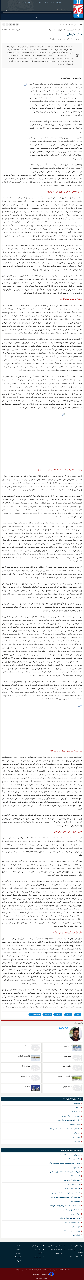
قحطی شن (68, 1056)
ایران (77, 1014)
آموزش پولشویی (75, 1214)
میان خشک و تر (25, 1076)
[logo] (78, 9)
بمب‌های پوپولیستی (74, 1124)
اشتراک (46, 3)
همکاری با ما (38, 1249)
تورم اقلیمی (68, 1046)
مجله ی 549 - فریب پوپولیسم (73, 30)
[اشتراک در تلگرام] (3, 24)
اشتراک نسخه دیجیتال (37, 3)
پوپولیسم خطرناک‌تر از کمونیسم (71, 1116)
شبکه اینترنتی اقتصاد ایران (55, 1246)
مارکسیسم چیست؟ (74, 1159)
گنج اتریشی (77, 1141)
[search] (6, 10)
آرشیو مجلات (27, 3)
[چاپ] (13, 24)
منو (37, 16)
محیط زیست (35, 1014)
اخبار (63, 30)
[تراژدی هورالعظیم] (35, 1058)
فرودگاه (47, 1014)
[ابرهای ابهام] (77, 1088)
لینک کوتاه (62, 25)
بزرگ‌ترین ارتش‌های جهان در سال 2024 (69, 1120)
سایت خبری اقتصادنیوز (76, 1256)
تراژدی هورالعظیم (24, 1056)
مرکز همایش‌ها (58, 1253)
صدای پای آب (25, 1066)
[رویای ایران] (35, 1088)
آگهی (39, 1253)
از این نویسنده (78, 1023)
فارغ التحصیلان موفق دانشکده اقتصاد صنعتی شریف (65, 1193)
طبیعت (58, 1014)
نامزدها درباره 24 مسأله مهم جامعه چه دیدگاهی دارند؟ (64, 1128)
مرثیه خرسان (76, 1107)
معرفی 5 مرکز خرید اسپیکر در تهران (70, 1218)
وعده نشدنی (76, 1103)
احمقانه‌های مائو (75, 1201)
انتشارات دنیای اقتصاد (56, 1249)
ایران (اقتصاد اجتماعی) (55, 30)
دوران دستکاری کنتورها (73, 1184)
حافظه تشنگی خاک (65, 1076)
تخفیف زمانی (67, 1066)
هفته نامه (18, 1246)
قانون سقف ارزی (75, 1226)
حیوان (68, 1014)
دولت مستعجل (76, 1111)
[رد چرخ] (35, 1048)
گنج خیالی (77, 1133)
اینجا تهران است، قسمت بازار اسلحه (70, 1154)
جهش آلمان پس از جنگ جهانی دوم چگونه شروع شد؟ (65, 1205)
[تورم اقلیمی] (77, 1048)
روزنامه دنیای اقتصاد (77, 1246)
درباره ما (52, 3)
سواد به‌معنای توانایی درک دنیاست (70, 1209)
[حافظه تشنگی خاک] (77, 1078)
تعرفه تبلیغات (37, 1257)
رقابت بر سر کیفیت (74, 1176)
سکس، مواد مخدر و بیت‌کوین (72, 1222)
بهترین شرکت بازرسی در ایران (72, 1180)
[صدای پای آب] (35, 1068)
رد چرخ (27, 1046)
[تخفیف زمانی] (77, 1068)
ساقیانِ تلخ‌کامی (75, 1167)
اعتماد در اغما (76, 1137)
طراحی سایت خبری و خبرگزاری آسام (41, 1274)
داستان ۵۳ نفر (76, 1235)
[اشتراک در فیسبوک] (7, 24)
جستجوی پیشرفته (17, 3)
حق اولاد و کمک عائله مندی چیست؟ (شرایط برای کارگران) (64, 1163)
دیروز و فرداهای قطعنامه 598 (72, 1231)
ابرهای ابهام (67, 1086)
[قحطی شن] (77, 1058)
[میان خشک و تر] (35, 1078)
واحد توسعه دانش (36, 1246)
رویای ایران (26, 1086)
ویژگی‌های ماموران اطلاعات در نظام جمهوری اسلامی (65, 1171)
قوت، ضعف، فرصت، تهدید (72, 1188)
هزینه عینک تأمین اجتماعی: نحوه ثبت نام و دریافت (65, 1197)
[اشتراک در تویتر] (10, 24)
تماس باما (58, 3)
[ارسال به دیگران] (17, 24)
